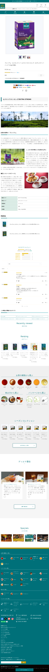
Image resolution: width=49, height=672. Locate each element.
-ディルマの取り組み (5, 632)
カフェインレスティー (25, 558)
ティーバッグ (25, 603)
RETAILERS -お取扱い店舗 (6, 647)
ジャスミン (23, 8)
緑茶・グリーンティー (45, 558)
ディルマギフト (6, 573)
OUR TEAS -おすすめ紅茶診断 (7, 642)
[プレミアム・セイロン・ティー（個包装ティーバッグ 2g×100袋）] (5, 347)
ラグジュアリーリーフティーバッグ (16, 604)
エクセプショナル (6, 579)
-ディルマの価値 (4, 629)
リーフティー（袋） (6, 610)
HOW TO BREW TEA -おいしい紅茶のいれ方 (10, 644)
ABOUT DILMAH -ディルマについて (8, 627)
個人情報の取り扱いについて (6, 666)
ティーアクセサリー (25, 584)
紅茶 (5, 558)
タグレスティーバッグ (35, 604)
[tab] (20, 57)
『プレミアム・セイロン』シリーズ (22, 316)
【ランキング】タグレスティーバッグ (38, 316)
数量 (6, 75)
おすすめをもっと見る (24, 445)
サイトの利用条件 (15, 666)
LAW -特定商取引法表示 (6, 652)
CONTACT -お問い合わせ (6, 649)
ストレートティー (6, 593)
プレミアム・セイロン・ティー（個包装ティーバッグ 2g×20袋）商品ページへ (24, 224)
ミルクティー (16, 593)
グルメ (15, 579)
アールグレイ (19, 8)
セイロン (28, 8)
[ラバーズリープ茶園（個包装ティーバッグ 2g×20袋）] (4, 427)
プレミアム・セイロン (35, 579)
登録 (23, 662)
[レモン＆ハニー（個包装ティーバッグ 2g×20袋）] (44, 427)
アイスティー (25, 593)
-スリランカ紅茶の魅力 (5, 634)
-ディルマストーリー (5, 630)
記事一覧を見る (24, 506)
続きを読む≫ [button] (19, 291)
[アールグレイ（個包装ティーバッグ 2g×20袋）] (15, 347)
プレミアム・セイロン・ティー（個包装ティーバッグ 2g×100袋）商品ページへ (25, 233)
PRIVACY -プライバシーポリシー (7, 650)
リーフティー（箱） (45, 604)
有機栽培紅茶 (6, 584)
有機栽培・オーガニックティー (35, 558)
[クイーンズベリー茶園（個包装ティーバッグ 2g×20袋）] (12, 427)
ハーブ (15, 584)
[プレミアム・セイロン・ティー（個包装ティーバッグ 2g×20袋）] (43, 347)
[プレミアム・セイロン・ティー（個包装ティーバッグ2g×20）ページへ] (5, 224)
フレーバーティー (25, 579)
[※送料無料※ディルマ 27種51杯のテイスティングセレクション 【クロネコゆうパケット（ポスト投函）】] (34, 347)
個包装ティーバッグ (6, 604)
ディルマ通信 (3, 635)
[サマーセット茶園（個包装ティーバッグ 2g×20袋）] (20, 427)
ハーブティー (6, 563)
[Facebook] (23, 90)
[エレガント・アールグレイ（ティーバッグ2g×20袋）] (24, 347)
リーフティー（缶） (16, 610)
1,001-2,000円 (3, 316)
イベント (2, 639)
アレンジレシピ (4, 637)
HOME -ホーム (4, 625)
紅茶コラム (3, 640)
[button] (7, 72)
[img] (19, 272)
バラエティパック (25, 573)
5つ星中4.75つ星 (27, 249)
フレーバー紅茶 (16, 558)
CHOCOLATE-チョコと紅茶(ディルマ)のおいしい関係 (12, 645)
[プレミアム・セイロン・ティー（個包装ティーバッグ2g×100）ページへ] (5, 233)
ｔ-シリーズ (45, 573)
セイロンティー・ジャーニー (16, 573)
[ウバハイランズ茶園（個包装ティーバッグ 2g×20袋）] (28, 427)
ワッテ (34, 573)
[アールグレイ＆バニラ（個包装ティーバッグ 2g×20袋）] (36, 427)
